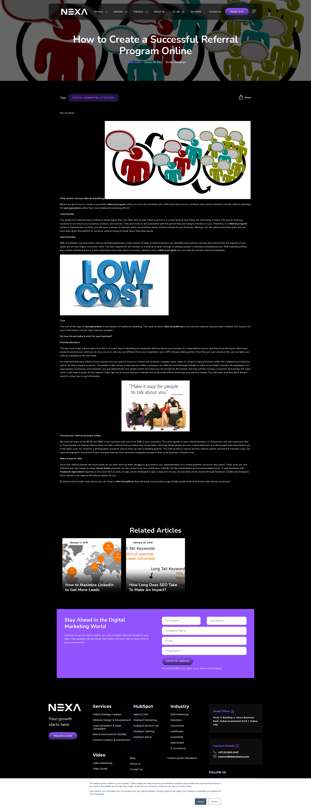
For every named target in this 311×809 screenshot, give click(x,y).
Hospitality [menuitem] (177, 737)
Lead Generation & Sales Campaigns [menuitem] (107, 727)
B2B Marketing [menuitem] (179, 714)
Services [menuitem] (98, 11)
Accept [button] (201, 801)
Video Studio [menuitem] (100, 768)
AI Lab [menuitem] (176, 11)
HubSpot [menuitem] (138, 11)
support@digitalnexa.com (233, 756)
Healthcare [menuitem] (177, 731)
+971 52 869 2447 (228, 752)
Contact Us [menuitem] (215, 11)
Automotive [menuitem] (177, 725)
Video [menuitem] (99, 755)
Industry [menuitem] (118, 11)
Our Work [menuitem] (195, 11)
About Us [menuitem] (159, 11)
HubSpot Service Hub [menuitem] (146, 725)
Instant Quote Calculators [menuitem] (182, 758)
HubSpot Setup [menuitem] (142, 737)
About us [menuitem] (135, 763)
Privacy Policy (185, 786)
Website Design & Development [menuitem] (112, 720)
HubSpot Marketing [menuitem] (145, 720)
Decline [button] (214, 801)
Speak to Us (236, 11)
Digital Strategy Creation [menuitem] (107, 714)
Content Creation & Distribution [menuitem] (111, 739)
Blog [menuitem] (132, 758)
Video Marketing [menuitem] (102, 763)
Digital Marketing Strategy (93, 97)
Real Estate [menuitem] (177, 742)
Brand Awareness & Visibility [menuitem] (109, 734)
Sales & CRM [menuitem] (140, 714)
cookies (161, 786)
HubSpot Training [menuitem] (143, 731)
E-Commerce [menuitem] (178, 748)
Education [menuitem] (176, 720)
